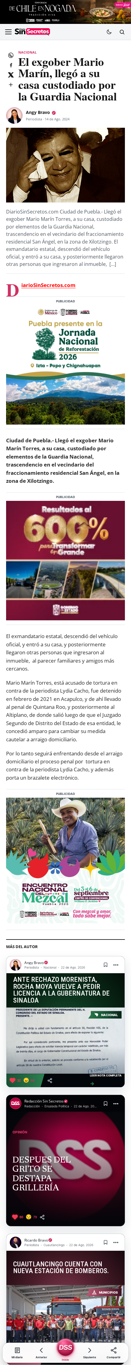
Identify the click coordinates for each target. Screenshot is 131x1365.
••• (116, 964)
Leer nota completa (106, 1080)
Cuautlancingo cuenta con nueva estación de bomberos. (61, 1268)
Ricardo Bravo (36, 1240)
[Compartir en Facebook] (10, 65)
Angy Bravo (38, 112)
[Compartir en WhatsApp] (10, 55)
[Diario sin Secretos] (32, 32)
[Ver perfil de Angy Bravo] (14, 115)
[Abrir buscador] (122, 32)
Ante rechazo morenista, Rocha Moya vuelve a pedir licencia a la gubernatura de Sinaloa (61, 990)
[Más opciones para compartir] (10, 84)
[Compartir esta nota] (49, 1080)
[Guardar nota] (105, 965)
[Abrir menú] (8, 32)
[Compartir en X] (10, 74)
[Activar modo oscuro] (109, 31)
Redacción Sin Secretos (44, 1101)
